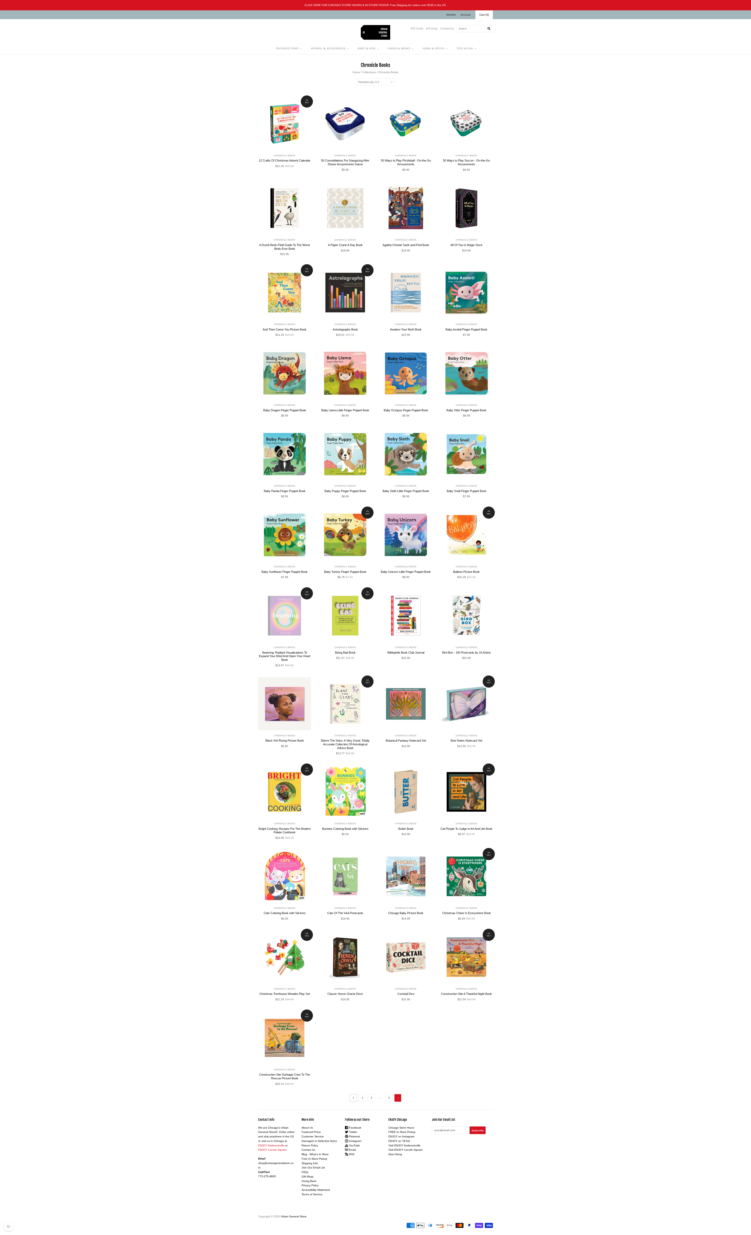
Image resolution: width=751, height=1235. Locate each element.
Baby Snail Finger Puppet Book (466, 491)
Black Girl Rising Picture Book (284, 740)
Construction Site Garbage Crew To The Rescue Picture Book (284, 1076)
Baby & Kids (367, 48)
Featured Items (287, 48)
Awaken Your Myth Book (406, 329)
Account (466, 14)
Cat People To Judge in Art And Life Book (466, 828)
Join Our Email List (313, 1167)
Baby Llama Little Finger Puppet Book (345, 410)
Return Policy (310, 1145)
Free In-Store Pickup (314, 1158)
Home (356, 72)
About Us (307, 1127)
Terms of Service (312, 1194)
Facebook (354, 1127)
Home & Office (433, 48)
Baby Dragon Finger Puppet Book (284, 410)
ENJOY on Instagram (401, 1136)
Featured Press (311, 1132)
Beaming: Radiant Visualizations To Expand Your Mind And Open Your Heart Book (284, 656)
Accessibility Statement (316, 1189)
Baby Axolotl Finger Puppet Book (466, 329)
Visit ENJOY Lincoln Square (405, 1149)
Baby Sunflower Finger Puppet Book (284, 571)
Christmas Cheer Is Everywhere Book (466, 913)
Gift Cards (417, 28)
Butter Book (405, 828)
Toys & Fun (464, 48)
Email (352, 1149)
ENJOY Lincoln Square (272, 1149)
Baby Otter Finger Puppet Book (466, 410)
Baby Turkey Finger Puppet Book (345, 571)
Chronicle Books (284, 155)
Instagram (354, 1140)
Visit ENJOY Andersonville (404, 1145)
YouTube (354, 1145)
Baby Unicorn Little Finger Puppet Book (406, 571)
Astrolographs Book (345, 329)
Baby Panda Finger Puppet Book (284, 491)
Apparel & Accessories (328, 48)
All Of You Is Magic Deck (466, 245)
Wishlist (451, 14)
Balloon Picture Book (466, 571)
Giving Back (309, 1181)
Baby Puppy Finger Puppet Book (345, 491)
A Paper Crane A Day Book (345, 245)
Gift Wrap (431, 28)
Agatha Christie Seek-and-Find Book (406, 245)
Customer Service (313, 1136)
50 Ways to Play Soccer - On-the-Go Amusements (466, 162)
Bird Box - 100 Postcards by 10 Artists (466, 652)
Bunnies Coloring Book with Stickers (345, 828)
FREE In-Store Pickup (401, 1132)
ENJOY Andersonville (271, 1145)
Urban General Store (293, 1216)
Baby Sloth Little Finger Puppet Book (406, 491)
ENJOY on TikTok (399, 1140)
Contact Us (447, 28)
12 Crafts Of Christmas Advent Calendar (284, 160)
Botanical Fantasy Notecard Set (406, 740)
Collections (369, 72)
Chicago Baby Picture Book (405, 913)
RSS (351, 1154)
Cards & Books (399, 48)
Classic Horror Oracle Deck (345, 993)
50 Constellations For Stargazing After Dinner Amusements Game (345, 162)
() (484, 14)
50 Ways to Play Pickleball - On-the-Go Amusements (406, 162)
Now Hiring (395, 1154)
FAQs (305, 1172)
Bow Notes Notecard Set (466, 740)
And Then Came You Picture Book (284, 329)
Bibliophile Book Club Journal (405, 652)
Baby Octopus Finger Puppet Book (406, 410)
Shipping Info (310, 1163)
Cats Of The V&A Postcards (345, 913)
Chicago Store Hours (401, 1127)
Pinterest (354, 1136)
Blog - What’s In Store (315, 1154)
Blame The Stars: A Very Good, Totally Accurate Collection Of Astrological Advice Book (345, 744)
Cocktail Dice (405, 993)
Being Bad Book (345, 652)
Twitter (352, 1132)
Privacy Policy (310, 1185)
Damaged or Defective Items (319, 1140)
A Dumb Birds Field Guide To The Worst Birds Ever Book (284, 246)
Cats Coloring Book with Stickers (285, 913)
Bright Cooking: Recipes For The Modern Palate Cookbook (285, 830)
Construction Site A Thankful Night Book (466, 993)
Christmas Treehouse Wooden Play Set (284, 993)
